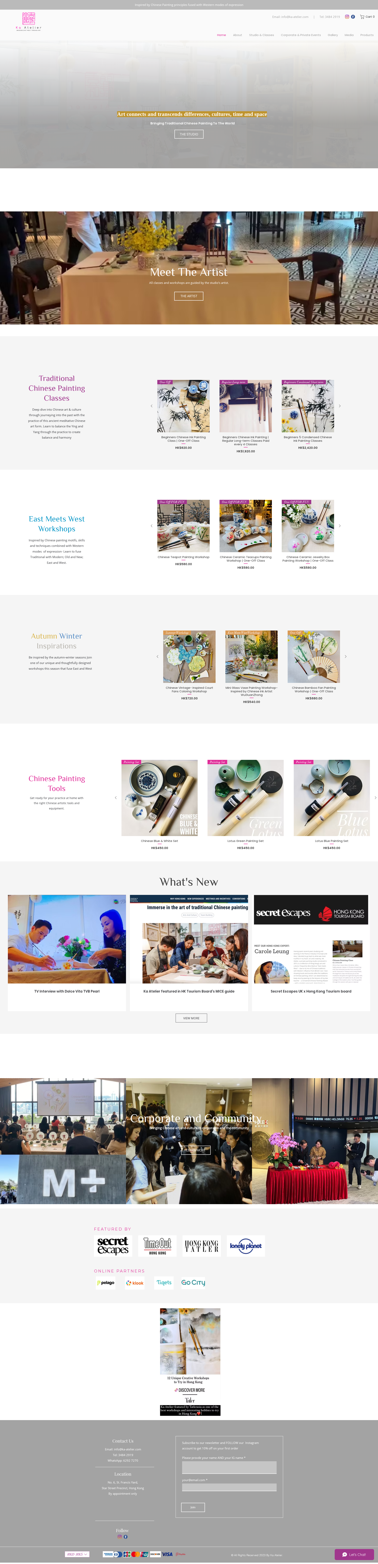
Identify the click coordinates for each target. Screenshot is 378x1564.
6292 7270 (130, 1460)
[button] (367, 17)
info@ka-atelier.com (295, 17)
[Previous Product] (151, 406)
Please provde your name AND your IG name (212, 1457)
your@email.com (193, 1480)
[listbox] (77, 1554)
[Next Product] (339, 406)
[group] (245, 369)
